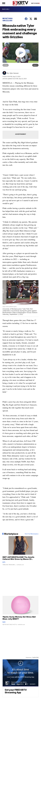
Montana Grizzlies (8, 19)
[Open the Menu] (3, 3)
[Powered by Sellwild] (35, 657)
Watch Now (35, 3)
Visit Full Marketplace (31, 534)
